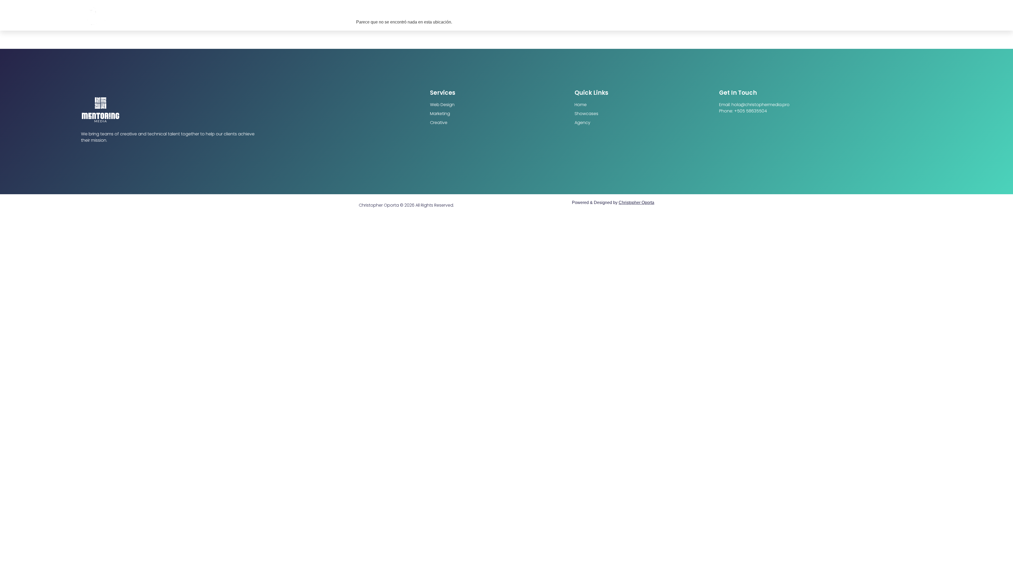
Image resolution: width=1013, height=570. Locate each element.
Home (581, 105)
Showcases (586, 114)
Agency (582, 123)
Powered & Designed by (613, 202)
